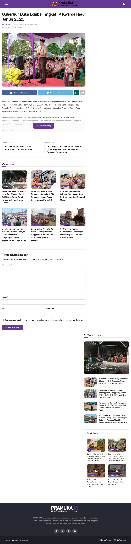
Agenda (92, 475)
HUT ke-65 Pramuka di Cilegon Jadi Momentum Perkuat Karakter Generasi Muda (72, 195)
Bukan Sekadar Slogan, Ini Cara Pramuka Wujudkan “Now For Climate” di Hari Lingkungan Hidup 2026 (116, 457)
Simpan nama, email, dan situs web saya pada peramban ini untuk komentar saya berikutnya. (43, 320)
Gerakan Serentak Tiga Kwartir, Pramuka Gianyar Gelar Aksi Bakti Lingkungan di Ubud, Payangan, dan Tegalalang (14, 234)
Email (5, 308)
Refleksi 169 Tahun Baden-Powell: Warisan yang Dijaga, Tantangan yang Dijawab (95, 483)
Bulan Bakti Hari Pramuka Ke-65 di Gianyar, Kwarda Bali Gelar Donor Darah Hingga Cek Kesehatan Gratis (13, 197)
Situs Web (50, 308)
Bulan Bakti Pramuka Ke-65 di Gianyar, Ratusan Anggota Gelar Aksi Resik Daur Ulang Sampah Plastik (43, 234)
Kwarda (34, 24)
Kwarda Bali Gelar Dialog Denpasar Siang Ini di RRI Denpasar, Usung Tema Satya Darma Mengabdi (42, 195)
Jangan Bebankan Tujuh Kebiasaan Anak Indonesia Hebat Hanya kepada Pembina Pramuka (96, 457)
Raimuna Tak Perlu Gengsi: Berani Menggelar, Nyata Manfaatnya (117, 482)
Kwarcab (114, 449)
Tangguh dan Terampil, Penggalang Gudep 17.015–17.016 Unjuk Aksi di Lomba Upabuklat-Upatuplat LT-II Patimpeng (113, 406)
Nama (5, 297)
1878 (16, 27)
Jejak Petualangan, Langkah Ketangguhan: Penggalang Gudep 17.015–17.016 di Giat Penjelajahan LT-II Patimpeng (112, 393)
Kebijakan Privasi (105, 540)
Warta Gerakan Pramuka (20, 540)
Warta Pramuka (120, 540)
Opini (91, 449)
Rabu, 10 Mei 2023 (21, 24)
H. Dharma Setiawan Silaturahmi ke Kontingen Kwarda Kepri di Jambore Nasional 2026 (71, 233)
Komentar (7, 265)
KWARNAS (6, 24)
